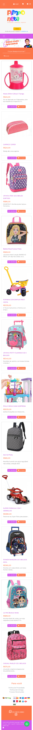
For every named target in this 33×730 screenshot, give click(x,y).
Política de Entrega (16, 690)
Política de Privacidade (17, 688)
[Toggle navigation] (3, 4)
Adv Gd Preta (8, 455)
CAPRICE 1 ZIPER (9, 144)
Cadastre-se (24, 31)
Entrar (17, 28)
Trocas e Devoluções (16, 692)
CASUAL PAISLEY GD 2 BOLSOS (14, 663)
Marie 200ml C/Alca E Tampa (13, 94)
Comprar (22, 106)
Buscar (7, 56)
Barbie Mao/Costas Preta (12, 249)
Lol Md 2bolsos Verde (11, 613)
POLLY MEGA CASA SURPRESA (14, 406)
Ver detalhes (12, 106)
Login (17, 4)
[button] (2, 43)
